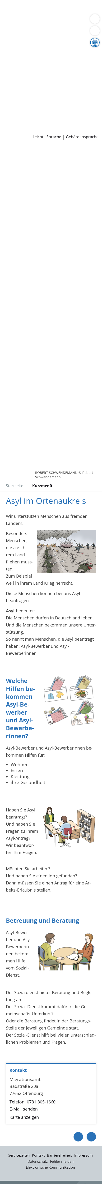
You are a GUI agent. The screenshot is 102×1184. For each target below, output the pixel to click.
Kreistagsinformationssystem (33, 87)
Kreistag (8, 81)
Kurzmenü (42, 485)
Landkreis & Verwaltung (23, 39)
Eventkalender (51, 105)
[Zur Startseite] (16, 153)
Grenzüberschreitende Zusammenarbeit (43, 75)
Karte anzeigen (24, 1117)
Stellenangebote (20, 105)
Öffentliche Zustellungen (68, 130)
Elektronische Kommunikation (50, 1167)
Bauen (10, 9)
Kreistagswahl (17, 93)
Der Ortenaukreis (21, 45)
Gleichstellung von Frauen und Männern (44, 69)
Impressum (83, 1155)
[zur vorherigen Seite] (78, 1136)
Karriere (8, 100)
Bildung (79, 51)
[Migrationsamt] (51, 1098)
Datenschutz (38, 1161)
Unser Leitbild (17, 117)
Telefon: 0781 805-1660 (32, 1102)
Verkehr (80, 9)
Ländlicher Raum (49, 57)
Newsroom (11, 124)
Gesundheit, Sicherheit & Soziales (37, 51)
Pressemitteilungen (23, 130)
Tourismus (14, 63)
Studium (12, 112)
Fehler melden (62, 1161)
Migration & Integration (42, 15)
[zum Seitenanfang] (91, 1136)
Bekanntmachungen (46, 63)
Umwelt (11, 27)
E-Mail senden (23, 1109)
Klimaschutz (79, 57)
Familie (11, 15)
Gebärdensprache (82, 136)
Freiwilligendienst (60, 112)
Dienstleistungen (17, 3)
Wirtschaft (58, 21)
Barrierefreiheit (59, 1155)
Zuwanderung (17, 57)
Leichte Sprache (47, 136)
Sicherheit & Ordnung (25, 21)
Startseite (14, 485)
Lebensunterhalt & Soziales (45, 9)
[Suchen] (95, 30)
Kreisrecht (73, 87)
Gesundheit (81, 21)
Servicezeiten (19, 1155)
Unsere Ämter (14, 33)
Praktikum (32, 112)
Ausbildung (77, 105)
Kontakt (38, 1155)
